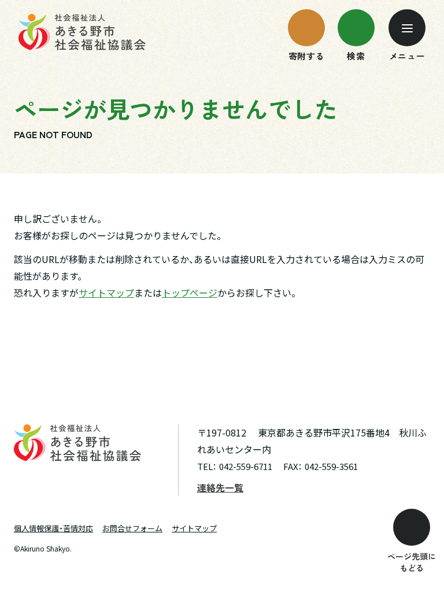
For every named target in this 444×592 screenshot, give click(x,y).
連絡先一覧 (220, 487)
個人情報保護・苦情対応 (53, 528)
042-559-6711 (245, 466)
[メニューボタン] (407, 27)
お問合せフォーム (132, 528)
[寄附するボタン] (306, 27)
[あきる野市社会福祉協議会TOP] (82, 32)
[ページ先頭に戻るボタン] (411, 527)
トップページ (189, 292)
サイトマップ (106, 292)
